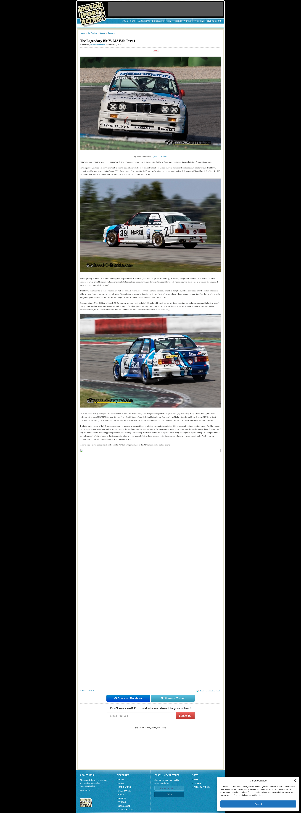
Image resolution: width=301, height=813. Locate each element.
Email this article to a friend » (210, 691)
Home (125, 21)
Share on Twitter (174, 698)
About (197, 779)
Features (111, 33)
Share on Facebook (129, 698)
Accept (258, 804)
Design (178, 21)
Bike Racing (158, 21)
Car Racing (144, 21)
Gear (169, 21)
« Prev (82, 691)
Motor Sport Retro (93, 11)
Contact (198, 783)
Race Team (199, 21)
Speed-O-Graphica (160, 156)
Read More (85, 790)
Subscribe (185, 715)
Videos (187, 21)
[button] (294, 780)
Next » (91, 691)
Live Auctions (214, 21)
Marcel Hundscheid (97, 44)
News (132, 21)
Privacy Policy (202, 787)
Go (169, 794)
